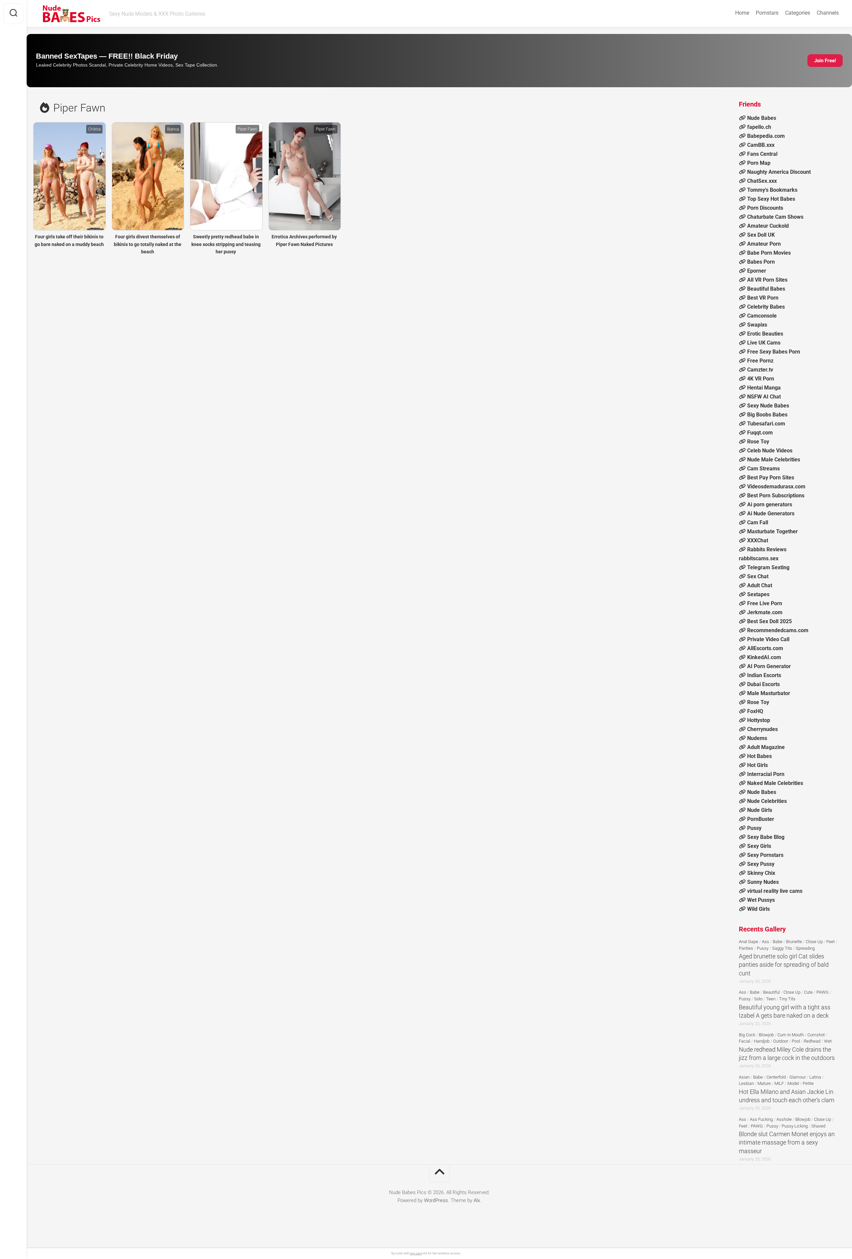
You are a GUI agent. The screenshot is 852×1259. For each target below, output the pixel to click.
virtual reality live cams (774, 891)
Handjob (761, 1041)
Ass (765, 941)
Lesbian (746, 1083)
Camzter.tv (760, 370)
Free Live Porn (764, 603)
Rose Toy (758, 441)
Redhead (812, 1041)
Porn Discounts (765, 208)
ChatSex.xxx (762, 181)
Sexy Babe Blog (765, 837)
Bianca (173, 129)
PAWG (822, 992)
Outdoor (780, 1041)
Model (793, 1083)
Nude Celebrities (767, 801)
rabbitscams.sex (758, 558)
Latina (815, 1077)
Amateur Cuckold (768, 226)
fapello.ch (759, 127)
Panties (746, 948)
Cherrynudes (762, 729)
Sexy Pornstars (765, 855)
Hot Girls (757, 765)
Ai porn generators (769, 504)
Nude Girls (759, 810)
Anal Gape (748, 941)
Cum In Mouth (790, 1034)
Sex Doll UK (761, 235)
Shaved (818, 1126)
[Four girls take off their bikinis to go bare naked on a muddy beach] (69, 176)
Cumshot (816, 1034)
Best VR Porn (762, 298)
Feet (830, 941)
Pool (796, 1041)
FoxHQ (755, 711)
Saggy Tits (782, 948)
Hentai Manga (764, 387)
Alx (477, 1200)
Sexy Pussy (760, 864)
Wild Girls (758, 909)
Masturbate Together (772, 531)
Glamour (797, 1077)
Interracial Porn (765, 774)
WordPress (436, 1200)
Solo (758, 998)
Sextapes (758, 594)
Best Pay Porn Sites (770, 477)
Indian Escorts (764, 675)
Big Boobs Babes (767, 414)
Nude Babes (761, 118)
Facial (744, 1041)
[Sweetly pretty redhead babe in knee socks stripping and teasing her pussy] (226, 176)
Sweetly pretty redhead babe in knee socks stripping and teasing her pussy (226, 244)
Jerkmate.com (764, 612)
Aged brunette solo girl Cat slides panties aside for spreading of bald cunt (784, 964)
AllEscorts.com (765, 648)
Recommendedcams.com (777, 630)
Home (742, 13)
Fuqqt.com (760, 432)
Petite (808, 1083)
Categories (797, 13)
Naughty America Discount (779, 172)
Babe (777, 941)
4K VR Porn (760, 379)
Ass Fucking (761, 1119)
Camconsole (762, 316)
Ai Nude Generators (770, 513)
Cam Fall (757, 522)
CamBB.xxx (760, 145)
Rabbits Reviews (766, 549)
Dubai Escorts (763, 684)
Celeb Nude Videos (769, 450)
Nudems (757, 738)
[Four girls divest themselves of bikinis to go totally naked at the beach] (148, 176)
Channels (828, 13)
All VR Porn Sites (767, 280)
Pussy (754, 828)
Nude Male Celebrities (773, 459)
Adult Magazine (766, 747)
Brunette (794, 941)
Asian (744, 1077)
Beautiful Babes (766, 289)
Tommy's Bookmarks (772, 190)
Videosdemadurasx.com (776, 486)
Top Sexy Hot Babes (771, 199)
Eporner (756, 271)
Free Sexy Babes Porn (773, 352)
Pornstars (767, 13)
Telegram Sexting (768, 567)
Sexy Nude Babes (768, 405)
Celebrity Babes (766, 307)
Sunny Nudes (763, 882)
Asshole (784, 1119)
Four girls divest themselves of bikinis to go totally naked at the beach (147, 244)
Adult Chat (759, 585)
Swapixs (757, 325)
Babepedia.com (766, 136)
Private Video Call (768, 639)
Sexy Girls (759, 846)
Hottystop (758, 720)
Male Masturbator (768, 693)
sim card (416, 1253)
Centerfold (776, 1077)
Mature (764, 1083)
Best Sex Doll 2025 (769, 621)
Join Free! (825, 61)
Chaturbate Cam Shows (775, 217)
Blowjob (766, 1034)
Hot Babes (759, 756)
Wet (828, 1041)
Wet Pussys (761, 900)
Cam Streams (763, 468)
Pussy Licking (795, 1126)
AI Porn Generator (769, 666)
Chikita (94, 129)
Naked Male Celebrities (775, 783)
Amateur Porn (764, 244)
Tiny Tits (787, 998)
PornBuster (760, 819)
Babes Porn (761, 262)
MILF (779, 1083)
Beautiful (771, 992)
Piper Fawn (247, 129)
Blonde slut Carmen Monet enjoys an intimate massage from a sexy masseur (787, 1142)
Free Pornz (760, 361)
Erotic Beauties (765, 334)
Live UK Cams (763, 343)
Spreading (805, 948)
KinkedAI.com (764, 657)
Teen (770, 998)
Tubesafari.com (766, 423)
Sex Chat (757, 576)
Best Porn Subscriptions (775, 495)
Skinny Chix (761, 873)
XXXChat (757, 540)
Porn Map (758, 163)
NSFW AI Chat (764, 396)
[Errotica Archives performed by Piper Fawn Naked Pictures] (304, 176)
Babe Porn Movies (769, 253)
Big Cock (747, 1034)
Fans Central (762, 154)
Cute (808, 992)
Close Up (814, 941)
